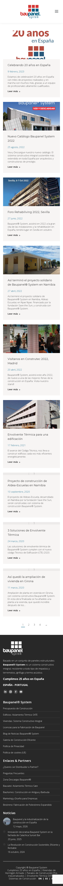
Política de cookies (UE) (14, 752)
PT (53, 878)
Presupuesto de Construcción (17, 708)
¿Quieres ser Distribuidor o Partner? (20, 767)
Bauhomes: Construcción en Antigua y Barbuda (26, 792)
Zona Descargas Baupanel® (17, 779)
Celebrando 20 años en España (29, 65)
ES (46, 878)
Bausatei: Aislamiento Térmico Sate (20, 785)
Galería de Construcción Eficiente (19, 739)
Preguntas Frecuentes (13, 773)
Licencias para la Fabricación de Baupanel (23, 727)
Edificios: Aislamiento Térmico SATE (20, 714)
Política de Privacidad (13, 746)
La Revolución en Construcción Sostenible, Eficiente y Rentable (34, 846)
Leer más (13, 91)
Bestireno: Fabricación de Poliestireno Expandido (27, 804)
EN (40, 878)
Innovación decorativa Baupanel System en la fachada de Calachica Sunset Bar (30, 834)
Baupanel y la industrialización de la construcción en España (30, 821)
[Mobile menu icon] (56, 11)
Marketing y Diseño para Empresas (20, 798)
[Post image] (7, 821)
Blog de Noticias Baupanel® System (21, 733)
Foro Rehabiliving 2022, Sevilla (29, 212)
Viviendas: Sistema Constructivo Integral (22, 721)
